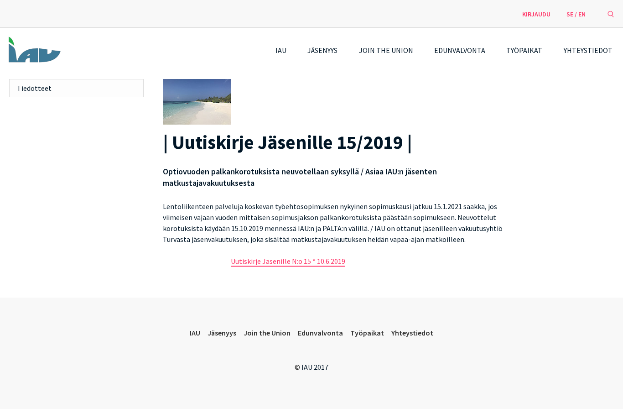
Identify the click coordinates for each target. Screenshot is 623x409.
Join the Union (386, 50)
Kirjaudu (536, 14)
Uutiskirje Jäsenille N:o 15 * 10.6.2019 (288, 261)
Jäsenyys (322, 50)
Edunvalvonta (459, 50)
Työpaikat (524, 50)
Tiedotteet (34, 88)
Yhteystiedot (588, 50)
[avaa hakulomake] (610, 14)
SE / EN (576, 14)
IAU (280, 50)
